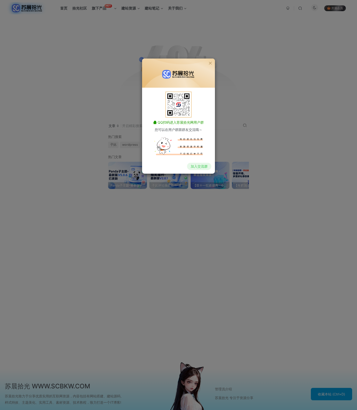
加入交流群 (199, 166)
